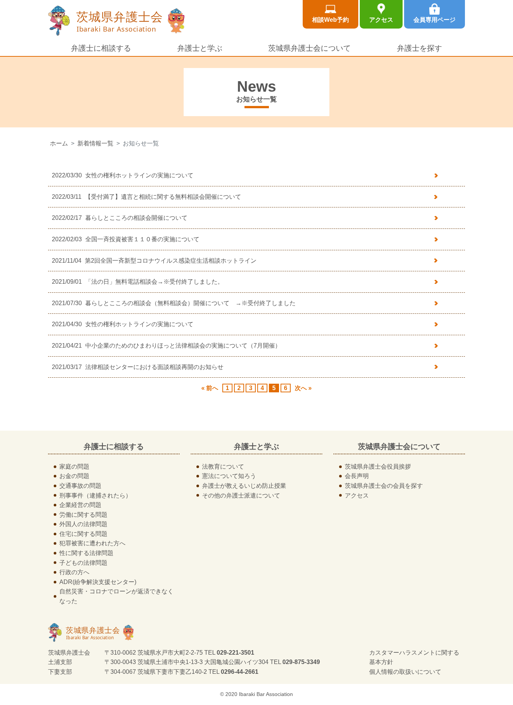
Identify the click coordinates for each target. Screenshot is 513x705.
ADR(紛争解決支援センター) (97, 582)
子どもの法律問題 (83, 563)
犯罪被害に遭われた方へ (92, 543)
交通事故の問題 (80, 486)
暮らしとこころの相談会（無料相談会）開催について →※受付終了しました (190, 303)
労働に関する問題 (83, 514)
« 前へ (209, 388)
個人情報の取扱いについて (405, 672)
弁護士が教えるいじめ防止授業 (244, 486)
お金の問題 (74, 476)
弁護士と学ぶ (199, 48)
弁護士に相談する (101, 48)
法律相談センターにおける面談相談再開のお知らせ (154, 367)
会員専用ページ (434, 20)
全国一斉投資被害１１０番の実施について (142, 239)
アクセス (381, 20)
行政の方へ (74, 572)
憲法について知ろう (229, 476)
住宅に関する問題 (83, 534)
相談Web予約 (330, 20)
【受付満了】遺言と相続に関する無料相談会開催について (163, 197)
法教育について (223, 466)
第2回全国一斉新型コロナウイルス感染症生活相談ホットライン (170, 260)
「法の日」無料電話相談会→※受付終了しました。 (154, 281)
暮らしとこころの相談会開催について (136, 218)
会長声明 (357, 476)
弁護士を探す (419, 48)
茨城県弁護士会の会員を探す (384, 486)
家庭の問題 (74, 466)
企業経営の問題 (80, 505)
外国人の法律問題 (83, 524)
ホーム (59, 143)
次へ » (303, 388)
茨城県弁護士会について (309, 48)
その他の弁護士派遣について (241, 495)
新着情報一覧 (95, 143)
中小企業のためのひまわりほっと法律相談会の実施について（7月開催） (183, 345)
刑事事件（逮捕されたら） (95, 495)
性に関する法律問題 (86, 553)
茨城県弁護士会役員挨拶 (378, 466)
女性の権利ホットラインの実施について (139, 175)
